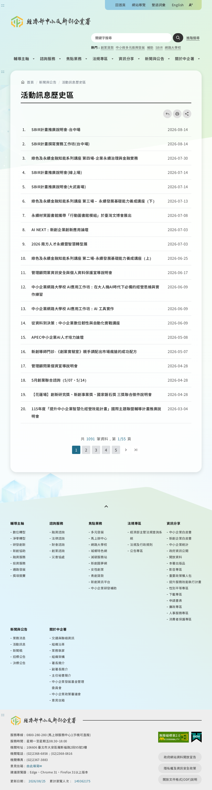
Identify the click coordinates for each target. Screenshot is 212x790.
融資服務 (19, 557)
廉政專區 (175, 606)
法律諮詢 (58, 538)
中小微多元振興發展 (130, 47)
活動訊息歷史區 (74, 82)
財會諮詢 (58, 544)
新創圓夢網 (99, 563)
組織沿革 (58, 644)
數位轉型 (19, 532)
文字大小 (190, 4)
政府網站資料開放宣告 (180, 757)
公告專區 (136, 551)
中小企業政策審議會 (66, 694)
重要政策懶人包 (180, 575)
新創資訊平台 (100, 582)
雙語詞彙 (158, 4)
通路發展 (19, 569)
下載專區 (175, 594)
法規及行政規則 (141, 544)
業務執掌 (58, 650)
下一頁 (126, 450)
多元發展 (97, 532)
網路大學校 (173, 47)
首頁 (30, 82)
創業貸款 (107, 47)
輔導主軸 (21, 58)
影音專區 (175, 569)
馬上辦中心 (99, 538)
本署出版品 (177, 563)
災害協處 (58, 557)
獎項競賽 (19, 575)
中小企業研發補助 (104, 588)
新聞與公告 (154, 58)
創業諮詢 (58, 551)
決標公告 (19, 663)
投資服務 (19, 563)
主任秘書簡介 (61, 675)
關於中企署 (184, 58)
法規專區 (100, 58)
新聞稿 (18, 650)
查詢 (178, 37)
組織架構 (58, 656)
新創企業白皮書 (180, 538)
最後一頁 (136, 450)
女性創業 (97, 569)
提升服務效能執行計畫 (185, 582)
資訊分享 (126, 58)
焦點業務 (74, 58)
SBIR (159, 47)
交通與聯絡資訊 (63, 638)
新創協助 (19, 551)
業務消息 (19, 638)
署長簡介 (58, 663)
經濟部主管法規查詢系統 (146, 535)
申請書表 (175, 600)
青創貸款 (97, 575)
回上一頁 (166, 113)
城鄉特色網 (99, 551)
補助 (150, 47)
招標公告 (19, 656)
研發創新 (19, 544)
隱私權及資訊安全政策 (180, 768)
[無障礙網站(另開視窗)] (173, 738)
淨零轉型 (19, 538)
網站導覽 (139, 4)
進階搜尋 (193, 37)
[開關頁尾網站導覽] (106, 506)
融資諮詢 (58, 532)
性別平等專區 (179, 588)
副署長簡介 (60, 669)
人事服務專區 (179, 613)
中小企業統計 (179, 544)
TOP (205, 747)
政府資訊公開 (179, 551)
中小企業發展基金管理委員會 (68, 684)
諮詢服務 (47, 58)
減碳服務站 (99, 557)
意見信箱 (58, 700)
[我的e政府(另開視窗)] (196, 738)
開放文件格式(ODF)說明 (180, 779)
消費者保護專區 (180, 619)
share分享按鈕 (187, 113)
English (178, 4)
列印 (176, 113)
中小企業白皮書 (180, 532)
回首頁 (120, 4)
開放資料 (175, 557)
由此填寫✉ (34, 766)
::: (3, 71)
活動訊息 (19, 644)
